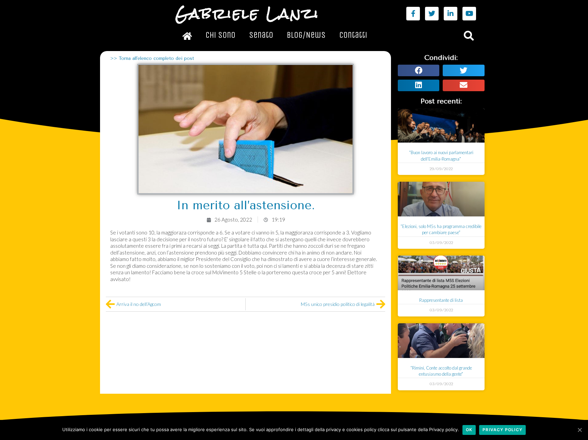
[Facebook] (413, 13)
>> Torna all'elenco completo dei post (152, 58)
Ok (469, 429)
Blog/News (306, 35)
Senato (261, 35)
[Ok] (579, 429)
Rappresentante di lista (441, 300)
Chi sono (220, 35)
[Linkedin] (450, 13)
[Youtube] (469, 13)
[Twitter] (432, 13)
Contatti (353, 35)
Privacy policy (502, 429)
